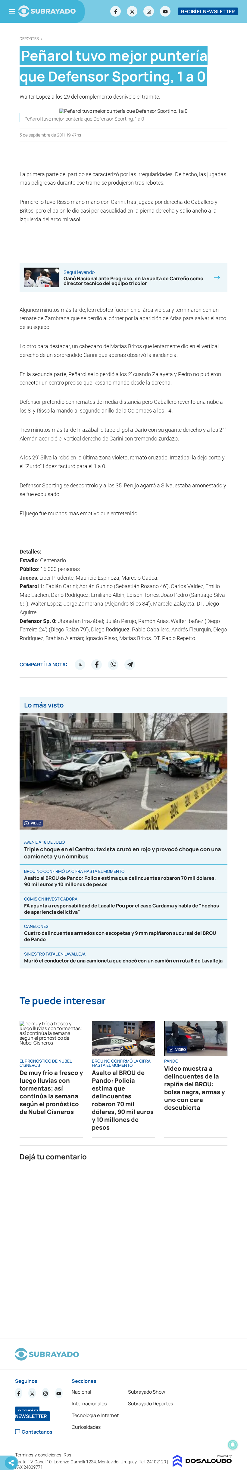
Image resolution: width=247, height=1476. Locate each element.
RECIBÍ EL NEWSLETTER (208, 11)
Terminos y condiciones (39, 1455)
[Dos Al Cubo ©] (202, 1465)
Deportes (29, 39)
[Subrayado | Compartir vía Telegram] (129, 664)
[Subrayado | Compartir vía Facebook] (96, 664)
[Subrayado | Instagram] (148, 11)
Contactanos (37, 1431)
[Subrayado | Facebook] (115, 11)
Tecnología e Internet (95, 1415)
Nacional (81, 1392)
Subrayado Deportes (150, 1403)
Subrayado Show (146, 1392)
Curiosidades (86, 1427)
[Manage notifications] (233, 1445)
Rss (68, 1455)
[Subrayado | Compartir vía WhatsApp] (113, 664)
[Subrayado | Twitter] (132, 11)
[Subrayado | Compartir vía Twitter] (80, 664)
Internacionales (89, 1403)
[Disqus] (123, 1251)
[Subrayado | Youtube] (165, 11)
